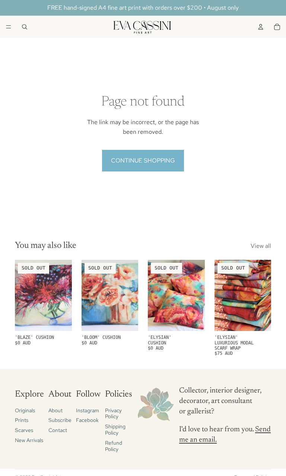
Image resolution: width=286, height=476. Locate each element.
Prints (21, 420)
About (55, 410)
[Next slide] (263, 295)
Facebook (87, 420)
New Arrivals (29, 440)
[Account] (260, 27)
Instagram (87, 410)
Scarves (24, 430)
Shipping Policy (115, 429)
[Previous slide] (222, 295)
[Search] (24, 27)
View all (261, 246)
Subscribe (60, 420)
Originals (25, 410)
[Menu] (8, 26)
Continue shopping (143, 160)
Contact (57, 430)
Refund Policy (113, 446)
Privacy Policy (113, 413)
